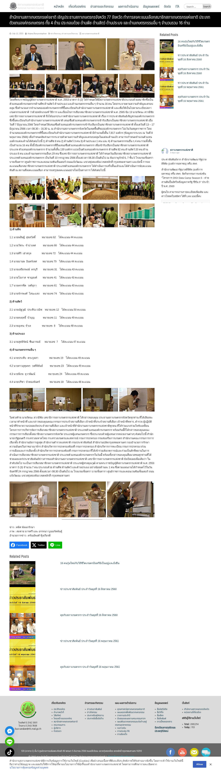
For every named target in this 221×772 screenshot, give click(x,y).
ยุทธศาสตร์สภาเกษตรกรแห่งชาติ (131, 709)
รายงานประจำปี (123, 715)
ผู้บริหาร (57, 728)
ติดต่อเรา (57, 731)
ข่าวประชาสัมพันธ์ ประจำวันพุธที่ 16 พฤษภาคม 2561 (89, 640)
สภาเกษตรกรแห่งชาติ (90, 33)
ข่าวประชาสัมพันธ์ (94, 709)
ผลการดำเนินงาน (128, 6)
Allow (199, 764)
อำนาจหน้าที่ (59, 712)
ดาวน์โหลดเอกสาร (164, 721)
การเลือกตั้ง (122, 734)
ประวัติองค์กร (59, 709)
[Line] (9, 741)
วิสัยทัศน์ (57, 715)
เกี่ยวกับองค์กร (77, 6)
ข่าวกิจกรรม (56, 33)
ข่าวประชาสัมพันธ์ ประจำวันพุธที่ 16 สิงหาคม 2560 (88, 589)
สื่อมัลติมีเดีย (162, 709)
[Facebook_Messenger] (9, 731)
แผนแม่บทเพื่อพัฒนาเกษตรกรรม (130, 712)
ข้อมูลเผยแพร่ (151, 6)
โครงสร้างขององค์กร (63, 718)
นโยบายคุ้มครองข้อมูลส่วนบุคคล (120, 756)
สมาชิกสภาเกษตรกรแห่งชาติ (66, 721)
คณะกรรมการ (59, 725)
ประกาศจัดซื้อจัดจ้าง (95, 718)
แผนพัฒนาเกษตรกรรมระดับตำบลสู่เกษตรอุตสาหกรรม (131, 723)
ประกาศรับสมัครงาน (95, 715)
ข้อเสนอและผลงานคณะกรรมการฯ (131, 718)
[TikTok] (9, 752)
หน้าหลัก (59, 6)
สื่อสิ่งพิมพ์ (161, 718)
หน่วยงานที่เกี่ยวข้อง (192, 712)
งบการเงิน (121, 728)
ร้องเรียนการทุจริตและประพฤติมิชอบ (165, 729)
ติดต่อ (167, 6)
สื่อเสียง (160, 715)
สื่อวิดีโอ (160, 712)
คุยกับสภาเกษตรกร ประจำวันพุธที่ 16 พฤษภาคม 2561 (90, 666)
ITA (177, 6)
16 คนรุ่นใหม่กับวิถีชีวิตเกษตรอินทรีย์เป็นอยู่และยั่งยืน (89, 563)
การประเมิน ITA (123, 731)
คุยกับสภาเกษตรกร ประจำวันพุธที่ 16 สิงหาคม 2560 (89, 615)
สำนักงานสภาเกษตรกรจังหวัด (196, 709)
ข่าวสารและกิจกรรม (102, 6)
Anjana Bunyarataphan (37, 33)
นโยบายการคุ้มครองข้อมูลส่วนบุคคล (29, 767)
